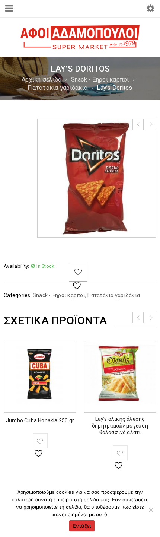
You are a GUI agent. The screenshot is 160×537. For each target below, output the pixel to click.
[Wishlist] (78, 272)
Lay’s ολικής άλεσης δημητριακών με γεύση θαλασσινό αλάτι (120, 425)
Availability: (16, 266)
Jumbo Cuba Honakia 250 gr (40, 420)
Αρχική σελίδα (41, 79)
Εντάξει (82, 526)
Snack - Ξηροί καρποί (100, 79)
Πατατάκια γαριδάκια (57, 87)
